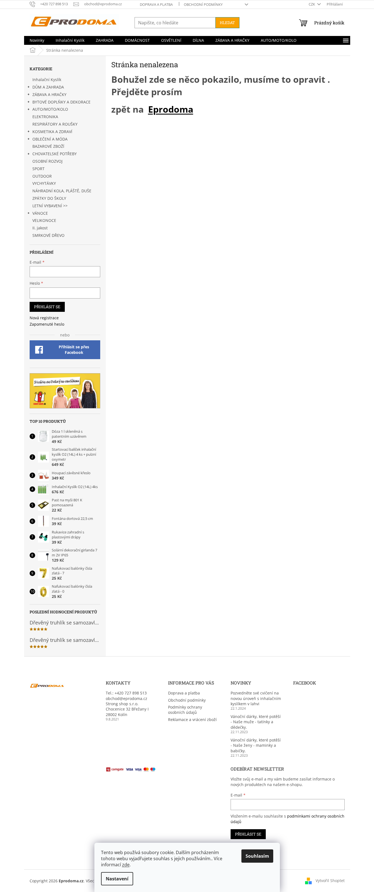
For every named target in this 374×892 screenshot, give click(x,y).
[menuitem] (37, 40)
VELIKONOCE (44, 220)
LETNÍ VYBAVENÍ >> (50, 205)
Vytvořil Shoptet (330, 880)
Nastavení (117, 879)
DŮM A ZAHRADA (48, 87)
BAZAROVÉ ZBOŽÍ (48, 146)
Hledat (227, 22)
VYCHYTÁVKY (44, 183)
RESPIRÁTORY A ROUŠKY (55, 124)
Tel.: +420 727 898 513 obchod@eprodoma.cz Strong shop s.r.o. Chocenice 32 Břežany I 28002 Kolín (127, 703)
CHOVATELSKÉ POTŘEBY (54, 153)
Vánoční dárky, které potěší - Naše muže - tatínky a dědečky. (256, 722)
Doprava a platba (156, 4)
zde (126, 865)
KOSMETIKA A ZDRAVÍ (52, 131)
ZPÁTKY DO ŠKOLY (49, 198)
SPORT (38, 168)
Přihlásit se (47, 306)
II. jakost (40, 227)
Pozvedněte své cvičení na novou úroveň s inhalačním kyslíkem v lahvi (256, 698)
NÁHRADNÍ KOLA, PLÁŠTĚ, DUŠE (61, 190)
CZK (312, 4)
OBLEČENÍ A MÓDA (50, 139)
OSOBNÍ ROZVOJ (47, 161)
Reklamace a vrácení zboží (192, 719)
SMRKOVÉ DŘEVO (48, 235)
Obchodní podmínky (203, 4)
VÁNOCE (40, 213)
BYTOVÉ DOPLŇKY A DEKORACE (61, 102)
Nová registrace (44, 317)
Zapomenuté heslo (47, 324)
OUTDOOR (42, 176)
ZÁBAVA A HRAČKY (49, 94)
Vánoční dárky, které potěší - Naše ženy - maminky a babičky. (256, 745)
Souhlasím (257, 856)
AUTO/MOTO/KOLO (50, 109)
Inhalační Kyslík (46, 79)
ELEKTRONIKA (45, 116)
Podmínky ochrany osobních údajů (185, 709)
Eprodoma (170, 109)
